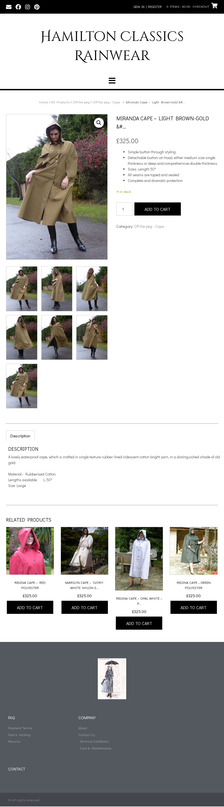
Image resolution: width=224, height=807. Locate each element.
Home (43, 102)
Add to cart (157, 209)
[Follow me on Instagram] (27, 6)
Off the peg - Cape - (107, 102)
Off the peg (81, 102)
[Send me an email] (8, 6)
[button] (112, 81)
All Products (60, 102)
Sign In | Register (147, 6)
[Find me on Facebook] (18, 6)
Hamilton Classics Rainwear (112, 46)
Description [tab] (20, 435)
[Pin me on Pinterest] (36, 6)
